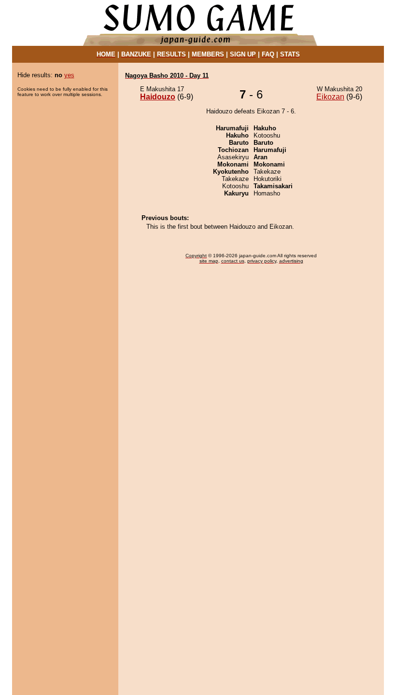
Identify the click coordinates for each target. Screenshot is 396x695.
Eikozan (330, 97)
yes (69, 75)
